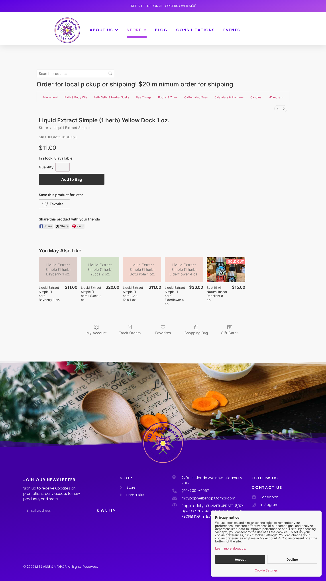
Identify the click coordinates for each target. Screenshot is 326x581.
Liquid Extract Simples (72, 127)
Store (134, 30)
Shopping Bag (196, 333)
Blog (161, 30)
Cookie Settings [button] (266, 570)
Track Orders (130, 333)
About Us (101, 30)
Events (231, 30)
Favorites (163, 333)
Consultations (195, 30)
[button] (276, 97)
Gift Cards (229, 333)
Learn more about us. (230, 548)
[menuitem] (278, 108)
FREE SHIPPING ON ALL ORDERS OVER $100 (163, 5)
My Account (96, 333)
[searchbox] (75, 73)
